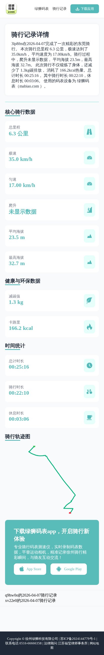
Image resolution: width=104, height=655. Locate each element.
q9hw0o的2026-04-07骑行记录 (31, 595)
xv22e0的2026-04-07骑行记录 (30, 600)
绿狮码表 (42, 9)
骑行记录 (60, 9)
